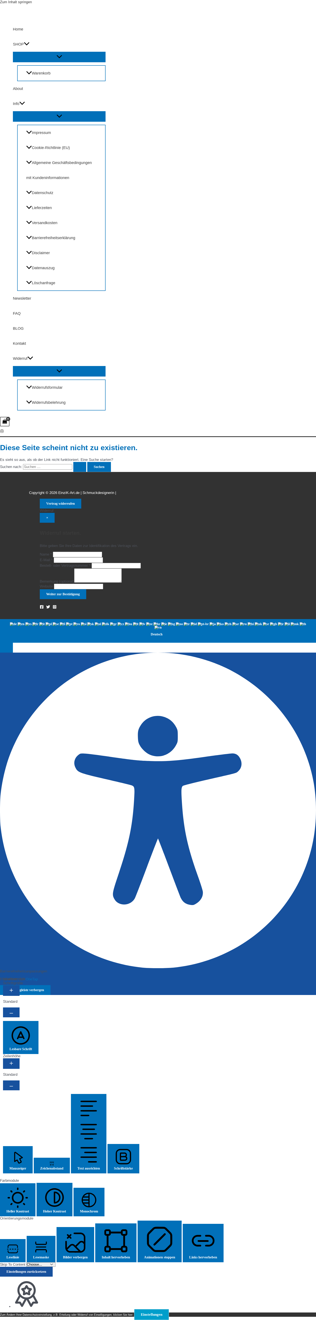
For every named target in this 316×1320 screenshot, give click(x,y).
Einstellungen (151, 1314)
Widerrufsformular (47, 387)
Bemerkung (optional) (57, 581)
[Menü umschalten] (59, 57)
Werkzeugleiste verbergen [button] (25, 990)
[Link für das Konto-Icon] (2, 431)
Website (46, 586)
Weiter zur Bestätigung (63, 594)
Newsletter (22, 298)
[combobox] (158, 631)
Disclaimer (41, 253)
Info (16, 104)
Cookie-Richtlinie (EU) (51, 148)
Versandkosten (44, 223)
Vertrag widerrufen (60, 503)
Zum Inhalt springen (16, 2)
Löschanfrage (43, 283)
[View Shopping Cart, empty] (4, 421)
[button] (26, 44)
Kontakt (19, 343)
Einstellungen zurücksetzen (26, 1271)
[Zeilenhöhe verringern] (11, 1085)
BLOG (18, 328)
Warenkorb (41, 73)
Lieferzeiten (42, 208)
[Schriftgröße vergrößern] (11, 990)
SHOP (18, 44)
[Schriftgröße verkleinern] (11, 1012)
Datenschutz (42, 193)
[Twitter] (48, 608)
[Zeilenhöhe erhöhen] (11, 1063)
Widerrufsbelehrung (49, 402)
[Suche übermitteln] (79, 467)
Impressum (41, 133)
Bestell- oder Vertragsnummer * (65, 566)
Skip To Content (13, 1264)
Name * (46, 554)
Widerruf (20, 358)
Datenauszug (43, 268)
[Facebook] (42, 608)
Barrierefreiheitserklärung (53, 238)
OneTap (32, 979)
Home (18, 29)
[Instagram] (55, 608)
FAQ (17, 313)
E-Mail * (46, 560)
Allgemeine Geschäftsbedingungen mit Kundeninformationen (59, 170)
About (18, 89)
